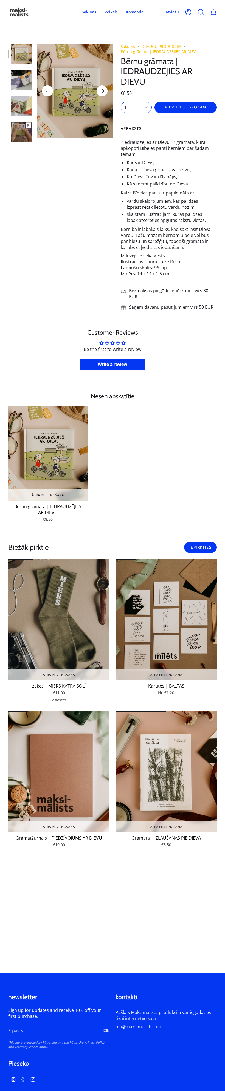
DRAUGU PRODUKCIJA (161, 46)
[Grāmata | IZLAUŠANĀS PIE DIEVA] (166, 771)
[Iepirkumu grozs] (213, 12)
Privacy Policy (95, 1042)
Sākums (128, 46)
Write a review (112, 364)
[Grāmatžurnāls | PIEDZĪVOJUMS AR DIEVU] (58, 771)
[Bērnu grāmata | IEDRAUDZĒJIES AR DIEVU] (48, 453)
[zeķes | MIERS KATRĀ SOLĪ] (58, 619)
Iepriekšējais (47, 90)
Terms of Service (26, 1046)
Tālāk (102, 90)
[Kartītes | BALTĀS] (166, 619)
